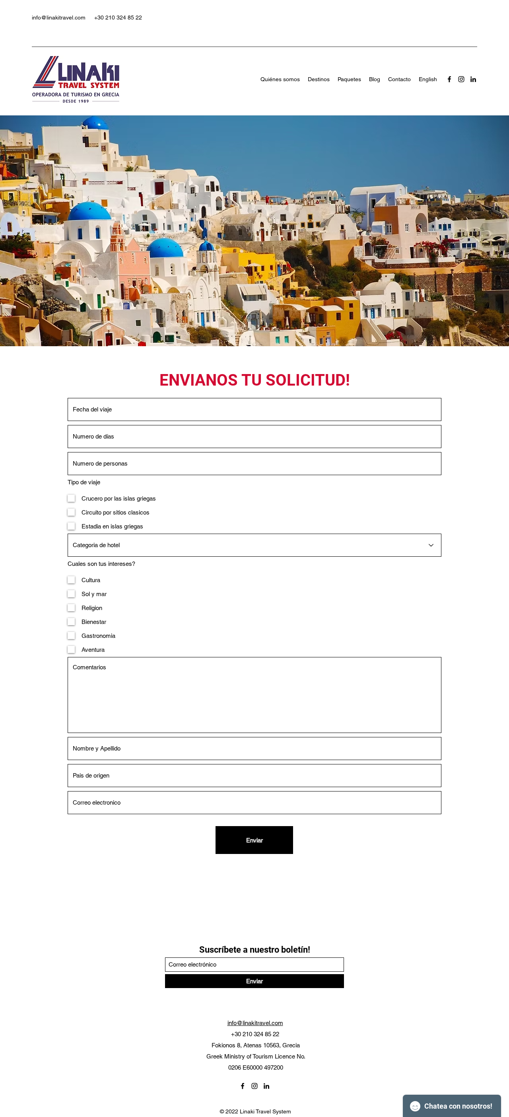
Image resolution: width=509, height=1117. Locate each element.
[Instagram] (461, 79)
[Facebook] (449, 79)
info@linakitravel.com (58, 17)
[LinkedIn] (473, 79)
